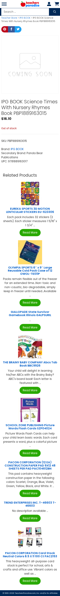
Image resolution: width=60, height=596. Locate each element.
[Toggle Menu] (4, 3)
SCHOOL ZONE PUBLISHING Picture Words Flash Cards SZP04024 (30, 426)
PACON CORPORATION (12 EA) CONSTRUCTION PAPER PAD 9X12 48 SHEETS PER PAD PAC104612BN (30, 465)
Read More (30, 232)
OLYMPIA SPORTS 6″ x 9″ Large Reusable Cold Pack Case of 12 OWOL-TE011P (30, 270)
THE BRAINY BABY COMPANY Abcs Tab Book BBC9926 (30, 363)
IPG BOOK (25, 17)
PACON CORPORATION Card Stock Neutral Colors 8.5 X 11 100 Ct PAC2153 (30, 554)
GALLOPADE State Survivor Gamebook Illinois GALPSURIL (30, 313)
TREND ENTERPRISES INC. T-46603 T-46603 (30, 504)
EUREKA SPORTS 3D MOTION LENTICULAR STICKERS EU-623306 (30, 210)
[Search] (54, 12)
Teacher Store (9, 17)
